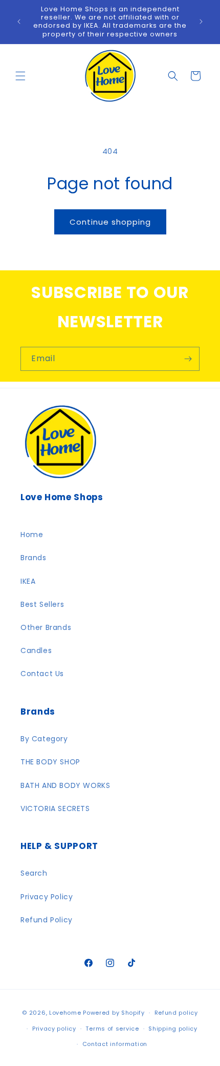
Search (34, 873)
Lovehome (65, 1013)
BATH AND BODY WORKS (65, 785)
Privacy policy (54, 1028)
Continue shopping (110, 221)
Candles (36, 650)
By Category (44, 739)
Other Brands (45, 627)
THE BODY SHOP (50, 762)
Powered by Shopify (114, 1013)
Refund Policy (46, 920)
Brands (33, 557)
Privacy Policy (46, 897)
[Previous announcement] (19, 21)
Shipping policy (172, 1028)
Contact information (114, 1044)
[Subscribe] (188, 359)
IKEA (27, 581)
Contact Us (42, 673)
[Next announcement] (201, 21)
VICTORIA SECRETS (55, 808)
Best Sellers (42, 604)
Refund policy (176, 1013)
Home (31, 534)
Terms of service (112, 1028)
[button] (20, 76)
